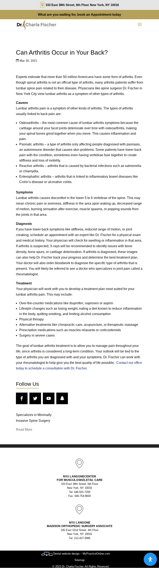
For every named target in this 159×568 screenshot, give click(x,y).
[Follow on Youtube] (48, 398)
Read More (24, 429)
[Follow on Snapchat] (62, 398)
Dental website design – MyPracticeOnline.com (81, 553)
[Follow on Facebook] (22, 398)
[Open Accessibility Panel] (150, 559)
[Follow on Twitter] (35, 398)
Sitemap (79, 560)
